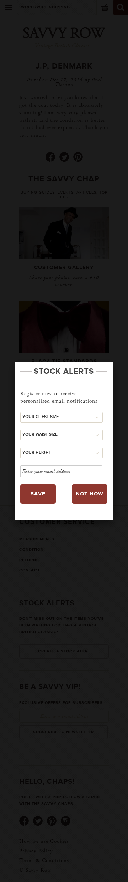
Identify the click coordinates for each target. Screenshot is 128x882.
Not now (89, 493)
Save (38, 493)
